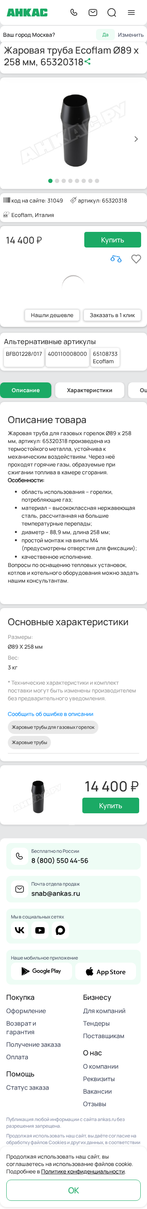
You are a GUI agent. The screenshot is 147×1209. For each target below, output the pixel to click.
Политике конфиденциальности (83, 1171)
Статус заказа (27, 1087)
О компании (100, 1066)
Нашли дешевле (52, 315)
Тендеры (96, 1023)
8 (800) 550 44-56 (60, 860)
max (60, 930)
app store (105, 971)
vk (19, 930)
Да (105, 34)
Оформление (26, 1010)
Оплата (17, 1057)
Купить (112, 239)
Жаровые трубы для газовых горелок (53, 727)
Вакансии (97, 1091)
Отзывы (94, 1104)
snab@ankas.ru (55, 893)
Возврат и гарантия (21, 1027)
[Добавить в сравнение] (116, 258)
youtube (40, 930)
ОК (73, 1190)
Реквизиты (99, 1078)
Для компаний (104, 1010)
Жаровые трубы (29, 742)
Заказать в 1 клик (112, 315)
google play (41, 971)
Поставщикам (103, 1035)
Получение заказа (33, 1044)
